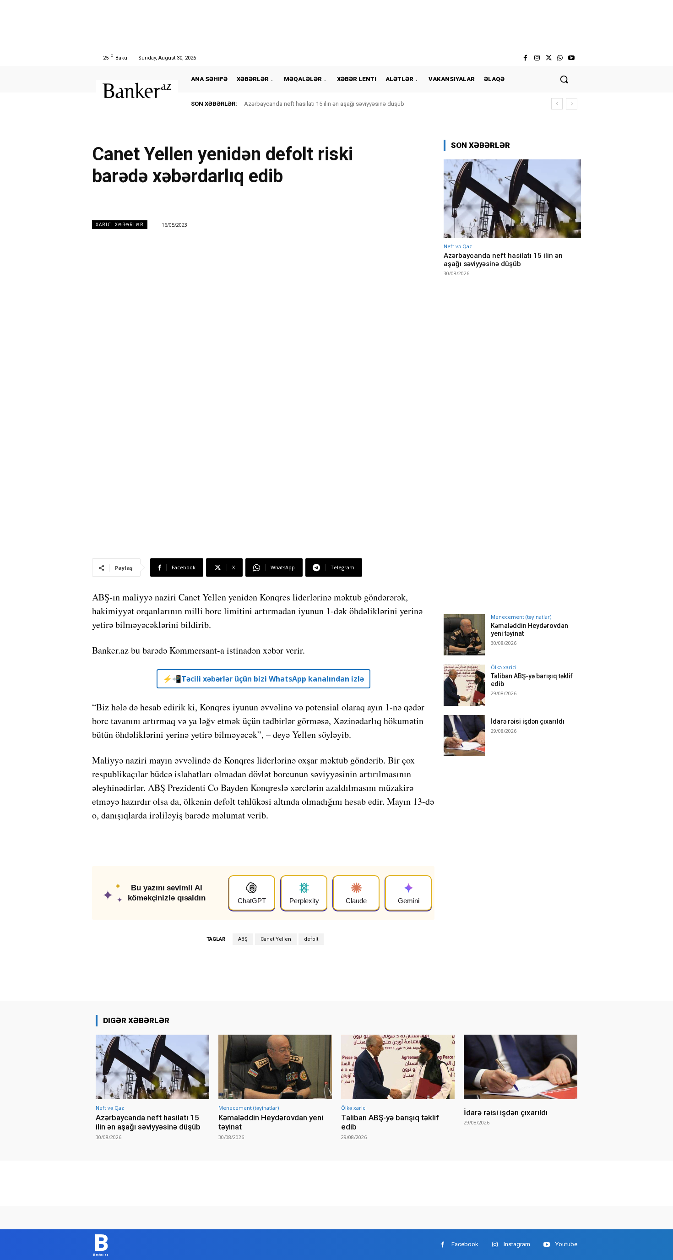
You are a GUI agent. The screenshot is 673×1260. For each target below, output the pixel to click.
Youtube (566, 1244)
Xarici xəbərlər (120, 224)
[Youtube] (571, 58)
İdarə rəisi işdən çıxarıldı (527, 721)
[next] (571, 103)
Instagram (517, 1244)
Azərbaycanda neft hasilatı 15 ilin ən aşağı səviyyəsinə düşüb (324, 103)
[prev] (557, 103)
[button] (564, 79)
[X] (548, 58)
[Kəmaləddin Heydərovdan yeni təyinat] (464, 634)
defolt (311, 939)
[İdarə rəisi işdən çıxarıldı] (464, 735)
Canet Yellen (276, 939)
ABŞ (243, 939)
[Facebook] (525, 58)
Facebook (464, 1244)
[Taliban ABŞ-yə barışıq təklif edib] (464, 685)
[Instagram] (537, 58)
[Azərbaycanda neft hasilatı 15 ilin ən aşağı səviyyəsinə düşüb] (512, 198)
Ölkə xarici (503, 667)
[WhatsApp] (560, 58)
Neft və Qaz (458, 246)
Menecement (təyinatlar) (521, 616)
